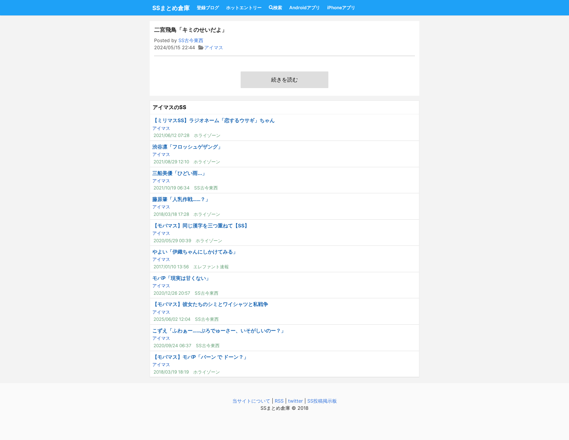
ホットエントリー (244, 7)
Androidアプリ (304, 7)
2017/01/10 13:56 (171, 267)
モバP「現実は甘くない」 (181, 278)
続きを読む (284, 79)
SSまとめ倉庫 (171, 8)
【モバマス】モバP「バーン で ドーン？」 (200, 357)
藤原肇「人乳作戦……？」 (181, 199)
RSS (279, 401)
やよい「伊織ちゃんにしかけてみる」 (195, 252)
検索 (277, 7)
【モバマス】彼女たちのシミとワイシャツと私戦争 (210, 304)
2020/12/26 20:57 (172, 293)
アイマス (213, 47)
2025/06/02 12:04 (172, 319)
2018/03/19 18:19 (171, 372)
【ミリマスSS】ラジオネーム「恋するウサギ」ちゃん (213, 120)
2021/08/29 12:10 (171, 162)
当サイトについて (251, 401)
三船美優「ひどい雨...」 (179, 173)
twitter (295, 401)
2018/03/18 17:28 (171, 214)
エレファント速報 (211, 267)
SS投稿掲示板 (322, 401)
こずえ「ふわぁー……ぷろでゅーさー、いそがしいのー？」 (219, 331)
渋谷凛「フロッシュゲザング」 (187, 147)
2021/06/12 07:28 (171, 135)
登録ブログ (208, 7)
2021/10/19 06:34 (172, 188)
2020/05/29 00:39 (172, 240)
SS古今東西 (190, 40)
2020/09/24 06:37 (172, 345)
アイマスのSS (169, 107)
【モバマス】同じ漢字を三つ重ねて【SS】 (201, 226)
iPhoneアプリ (341, 7)
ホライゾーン (207, 135)
